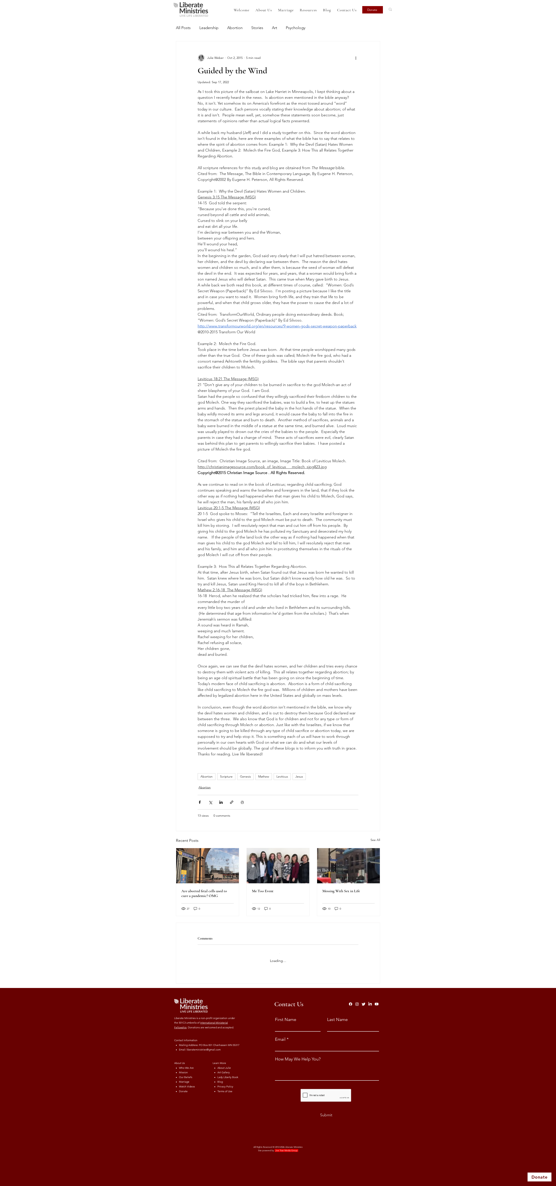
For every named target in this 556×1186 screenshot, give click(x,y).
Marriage (184, 1078)
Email (280, 1036)
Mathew (263, 776)
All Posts (183, 27)
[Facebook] (350, 1000)
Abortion (235, 27)
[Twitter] (363, 1000)
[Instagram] (357, 1000)
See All (375, 840)
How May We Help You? (298, 1055)
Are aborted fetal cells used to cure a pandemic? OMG (204, 893)
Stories (257, 27)
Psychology (295, 27)
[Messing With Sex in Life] (348, 865)
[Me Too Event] (278, 865)
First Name (285, 1016)
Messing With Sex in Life (341, 891)
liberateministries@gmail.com (204, 1046)
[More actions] (355, 57)
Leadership (208, 27)
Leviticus (282, 776)
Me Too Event (262, 891)
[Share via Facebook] (200, 802)
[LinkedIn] (370, 1000)
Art (274, 27)
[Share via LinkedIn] (221, 802)
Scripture (226, 776)
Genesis (245, 776)
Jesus (299, 776)
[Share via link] (232, 802)
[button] (308, 10)
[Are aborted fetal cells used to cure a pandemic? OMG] (207, 865)
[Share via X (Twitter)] (210, 802)
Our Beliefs (185, 1073)
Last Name (337, 1016)
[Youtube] (376, 1000)
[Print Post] (242, 802)
